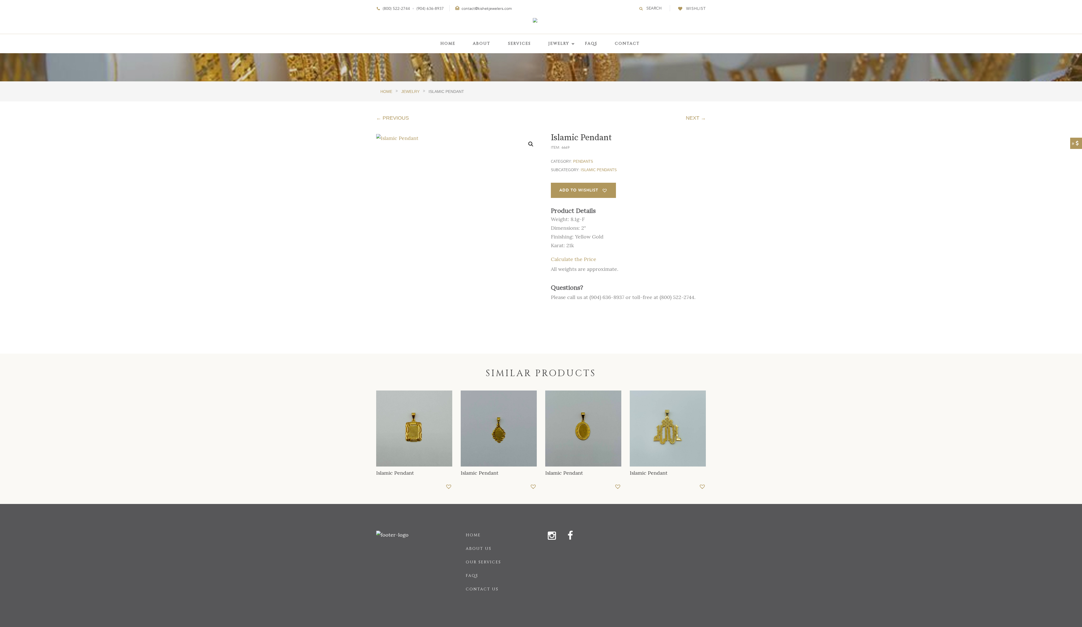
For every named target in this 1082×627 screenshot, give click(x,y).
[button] (531, 144)
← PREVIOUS (392, 118)
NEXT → (696, 118)
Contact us (482, 589)
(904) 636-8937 (430, 8)
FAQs (472, 575)
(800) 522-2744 (396, 8)
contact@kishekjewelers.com (487, 8)
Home (473, 535)
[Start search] (641, 8)
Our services (483, 562)
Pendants (583, 161)
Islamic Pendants (599, 170)
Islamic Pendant (395, 473)
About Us (478, 548)
